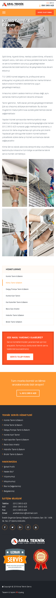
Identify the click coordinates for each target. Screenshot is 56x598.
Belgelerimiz (9, 491)
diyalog (21, 592)
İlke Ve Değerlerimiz (12, 486)
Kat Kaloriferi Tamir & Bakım (17, 302)
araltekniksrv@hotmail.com (25, 513)
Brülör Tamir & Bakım (14, 322)
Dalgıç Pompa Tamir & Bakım (17, 289)
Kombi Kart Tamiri (13, 296)
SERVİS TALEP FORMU (20, 357)
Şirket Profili (9, 466)
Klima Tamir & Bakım (14, 283)
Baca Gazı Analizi (12, 309)
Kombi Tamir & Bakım (14, 276)
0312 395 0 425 (28, 393)
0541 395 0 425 (47, 5)
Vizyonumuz (9, 476)
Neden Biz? (9, 471)
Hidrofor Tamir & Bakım (15, 315)
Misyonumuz (9, 481)
